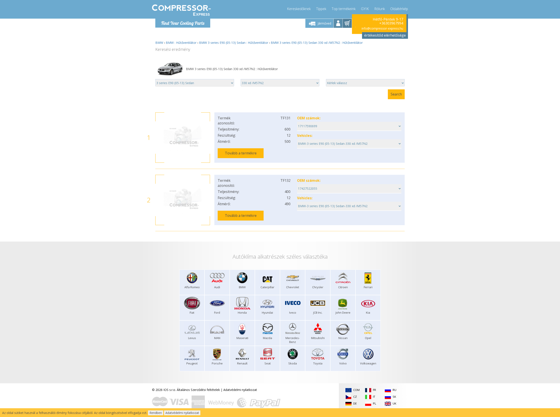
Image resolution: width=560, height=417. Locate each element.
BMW (159, 43)
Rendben (155, 413)
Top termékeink (343, 9)
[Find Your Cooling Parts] (181, 10)
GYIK (365, 9)
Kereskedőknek (299, 9)
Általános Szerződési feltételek (198, 390)
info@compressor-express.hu (382, 28)
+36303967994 (391, 23)
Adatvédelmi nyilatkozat (240, 390)
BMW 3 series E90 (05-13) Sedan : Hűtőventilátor (233, 43)
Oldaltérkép (399, 9)
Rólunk (379, 9)
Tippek (321, 9)
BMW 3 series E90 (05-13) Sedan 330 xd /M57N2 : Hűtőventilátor (317, 43)
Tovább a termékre (241, 153)
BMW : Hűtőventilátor (181, 43)
